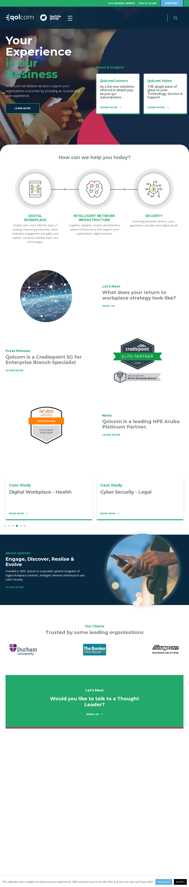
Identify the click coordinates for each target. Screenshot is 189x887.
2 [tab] (9, 526)
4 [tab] (17, 526)
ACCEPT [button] (180, 881)
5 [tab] (21, 526)
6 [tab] (25, 526)
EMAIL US (108, 305)
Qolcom (33, 17)
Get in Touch (148, 3)
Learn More (22, 108)
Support (172, 3)
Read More (164, 881)
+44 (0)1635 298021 (121, 3)
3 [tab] (13, 526)
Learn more (111, 434)
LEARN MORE (14, 370)
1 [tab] (5, 526)
